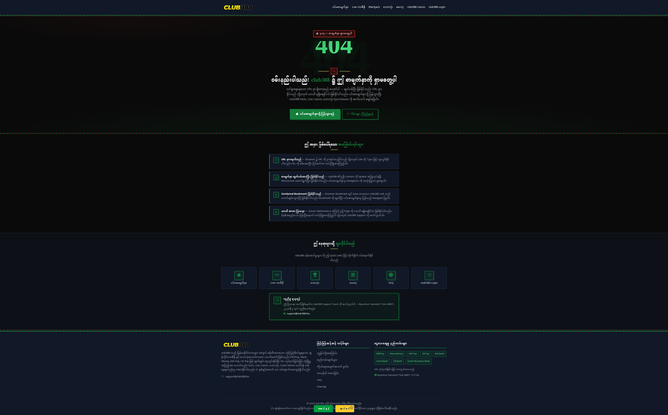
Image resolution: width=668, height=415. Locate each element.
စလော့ (400, 7)
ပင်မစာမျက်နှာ (340, 7)
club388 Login (437, 7)
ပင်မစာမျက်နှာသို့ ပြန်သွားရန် (317, 114)
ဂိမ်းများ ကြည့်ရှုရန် (362, 114)
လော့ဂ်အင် (345, 408)
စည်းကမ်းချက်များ (327, 360)
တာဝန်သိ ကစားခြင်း (328, 373)
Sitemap (321, 387)
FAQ (319, 380)
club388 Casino (416, 7)
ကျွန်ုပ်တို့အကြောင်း (327, 353)
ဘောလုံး (388, 7)
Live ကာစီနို (358, 7)
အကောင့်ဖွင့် (323, 408)
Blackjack (374, 7)
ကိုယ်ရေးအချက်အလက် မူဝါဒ (333, 367)
